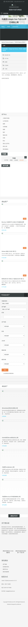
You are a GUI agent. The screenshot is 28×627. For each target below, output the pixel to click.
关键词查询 (4, 301)
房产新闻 (5, 564)
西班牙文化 (5, 569)
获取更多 (8, 227)
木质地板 (5, 126)
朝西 (4, 123)
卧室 (3, 331)
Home (2, 26)
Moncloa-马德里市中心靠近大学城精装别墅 (13, 222)
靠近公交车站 (6, 143)
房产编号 (4, 306)
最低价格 (4, 350)
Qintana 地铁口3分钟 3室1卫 (9, 251)
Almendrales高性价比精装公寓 (10, 408)
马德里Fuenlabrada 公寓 (8, 467)
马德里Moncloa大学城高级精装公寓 (11, 496)
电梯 (4, 129)
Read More (7, 413)
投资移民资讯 (6, 566)
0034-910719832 (15, 9)
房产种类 (4, 322)
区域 (3, 312)
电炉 (4, 132)
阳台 (4, 140)
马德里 (8, 26)
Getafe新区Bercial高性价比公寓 (10, 437)
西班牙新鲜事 (6, 571)
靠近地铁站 (5, 149)
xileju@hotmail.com (19, 1)
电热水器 (5, 135)
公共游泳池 (5, 121)
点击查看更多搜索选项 (8, 373)
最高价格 (4, 359)
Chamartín (15, 26)
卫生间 (3, 340)
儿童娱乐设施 (6, 118)
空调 (4, 138)
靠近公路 (5, 146)
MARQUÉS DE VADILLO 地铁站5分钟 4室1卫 (13, 279)
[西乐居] (14, 5)
